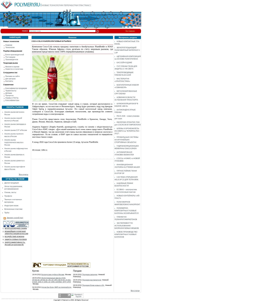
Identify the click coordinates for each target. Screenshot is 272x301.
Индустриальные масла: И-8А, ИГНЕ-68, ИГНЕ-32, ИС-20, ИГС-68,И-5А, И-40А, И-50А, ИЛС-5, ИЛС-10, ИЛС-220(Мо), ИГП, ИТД (51, 280)
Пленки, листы (10, 192)
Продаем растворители (91, 280)
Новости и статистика (14, 69)
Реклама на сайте (12, 76)
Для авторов (10, 79)
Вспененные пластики (13, 209)
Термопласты (10, 91)
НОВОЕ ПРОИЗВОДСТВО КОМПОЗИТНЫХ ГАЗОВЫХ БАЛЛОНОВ (125, 234)
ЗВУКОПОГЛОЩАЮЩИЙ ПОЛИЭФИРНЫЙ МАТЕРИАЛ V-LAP (127, 50)
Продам (77, 271)
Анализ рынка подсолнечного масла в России (13, 142)
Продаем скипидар (89, 275)
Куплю (35, 271)
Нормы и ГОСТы (11, 98)
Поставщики (10, 57)
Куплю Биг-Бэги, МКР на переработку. (56, 287)
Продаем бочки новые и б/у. (93, 285)
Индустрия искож (11, 206)
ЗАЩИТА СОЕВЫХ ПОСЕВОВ (16, 239)
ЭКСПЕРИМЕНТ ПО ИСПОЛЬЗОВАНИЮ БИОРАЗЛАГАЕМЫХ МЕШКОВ (126, 225)
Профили (8, 196)
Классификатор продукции (16, 88)
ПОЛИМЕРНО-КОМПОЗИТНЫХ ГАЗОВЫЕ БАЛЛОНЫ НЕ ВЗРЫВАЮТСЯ (126, 210)
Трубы (6, 213)
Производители (11, 59)
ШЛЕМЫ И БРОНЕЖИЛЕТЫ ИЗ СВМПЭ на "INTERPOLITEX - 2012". (127, 131)
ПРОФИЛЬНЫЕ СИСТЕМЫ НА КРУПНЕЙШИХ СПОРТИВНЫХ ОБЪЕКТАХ (126, 139)
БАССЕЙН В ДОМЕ (124, 63)
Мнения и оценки (12, 67)
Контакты (9, 81)
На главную (130, 31)
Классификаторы (12, 100)
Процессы (9, 96)
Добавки (8, 93)
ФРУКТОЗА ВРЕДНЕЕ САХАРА (16, 228)
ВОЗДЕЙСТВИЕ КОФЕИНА (14, 236)
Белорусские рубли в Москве (52, 275)
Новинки (8, 45)
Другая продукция (11, 183)
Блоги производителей (14, 55)
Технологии (10, 47)
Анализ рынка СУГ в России (15, 130)
